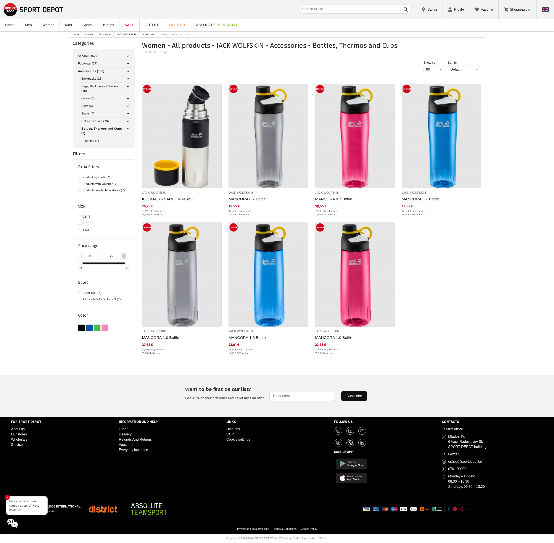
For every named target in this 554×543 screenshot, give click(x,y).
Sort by (452, 62)
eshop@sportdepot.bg (465, 461)
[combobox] (355, 9)
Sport (83, 282)
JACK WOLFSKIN (126, 34)
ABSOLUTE (217, 25)
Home (9, 25)
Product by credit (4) (96, 177)
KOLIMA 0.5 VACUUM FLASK (168, 199)
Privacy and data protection (253, 528)
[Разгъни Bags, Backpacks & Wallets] (128, 86)
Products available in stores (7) (103, 190)
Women (48, 25)
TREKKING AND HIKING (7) (101, 299)
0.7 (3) (87, 223)
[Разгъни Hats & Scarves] (128, 121)
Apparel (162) (87, 56)
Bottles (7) (92, 140)
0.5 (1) (87, 216)
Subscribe (354, 396)
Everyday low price (133, 450)
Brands (108, 25)
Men (28, 25)
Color (83, 315)
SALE (129, 25)
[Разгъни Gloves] (128, 98)
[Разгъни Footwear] (128, 63)
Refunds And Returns (135, 439)
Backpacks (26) (92, 78)
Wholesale (19, 439)
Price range (88, 245)
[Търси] (406, 10)
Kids (68, 25)
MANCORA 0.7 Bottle (247, 199)
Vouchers (126, 444)
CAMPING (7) (91, 293)
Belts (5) (87, 106)
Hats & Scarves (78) (95, 121)
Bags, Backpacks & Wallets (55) (99, 88)
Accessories (148, 34)
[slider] (80, 263)
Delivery (125, 434)
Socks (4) (87, 113)
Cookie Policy (309, 528)
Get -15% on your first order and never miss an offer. (224, 393)
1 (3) (85, 229)
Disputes (233, 429)
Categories (83, 43)
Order (123, 429)
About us (18, 429)
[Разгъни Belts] (128, 106)
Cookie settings (238, 439)
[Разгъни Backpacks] (128, 78)
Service (17, 444)
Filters (79, 153)
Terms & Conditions (285, 528)
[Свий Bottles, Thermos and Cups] (128, 128)
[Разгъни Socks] (128, 113)
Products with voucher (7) (100, 183)
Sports (87, 25)
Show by (434, 62)
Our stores (19, 434)
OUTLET (152, 25)
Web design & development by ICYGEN (302, 538)
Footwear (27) (87, 63)
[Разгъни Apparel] (128, 56)
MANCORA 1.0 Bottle (160, 337)
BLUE (89, 327)
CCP (230, 434)
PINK (104, 327)
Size (81, 206)
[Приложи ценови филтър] (124, 256)
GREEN (97, 327)
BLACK (81, 327)
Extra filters (88, 166)
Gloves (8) (88, 98)
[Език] (545, 9)
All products (105, 34)
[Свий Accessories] (128, 71)
